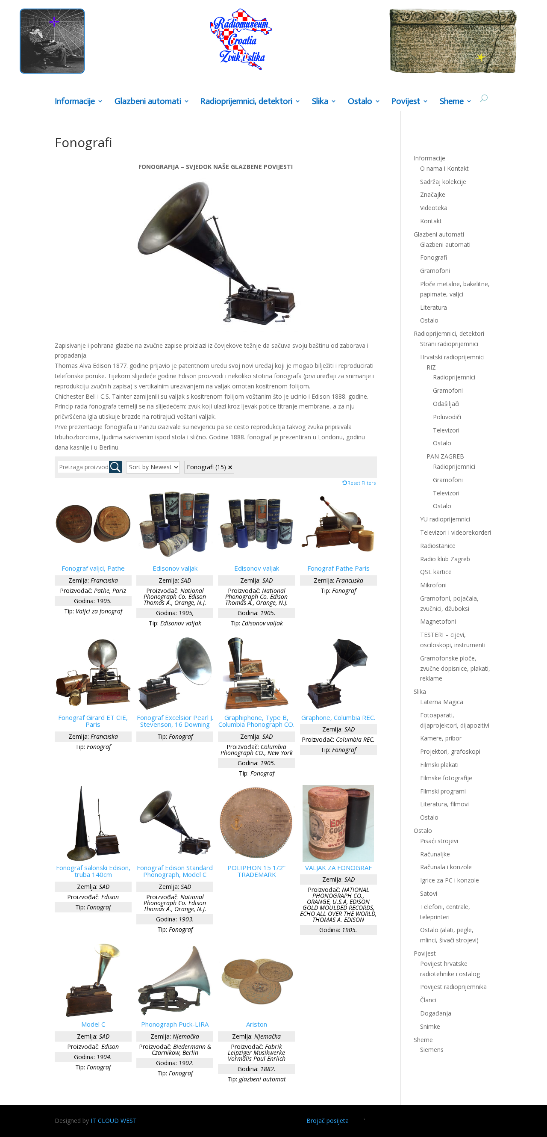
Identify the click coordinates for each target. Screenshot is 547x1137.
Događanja (435, 1013)
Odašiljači (446, 404)
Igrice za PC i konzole (449, 880)
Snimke (430, 1026)
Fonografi (206, 467)
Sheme (452, 102)
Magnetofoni (438, 621)
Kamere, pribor (441, 738)
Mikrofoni (433, 585)
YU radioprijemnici (445, 519)
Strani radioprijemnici (449, 344)
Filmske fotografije (446, 778)
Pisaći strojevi (439, 841)
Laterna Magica (441, 702)
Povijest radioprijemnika (453, 987)
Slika (320, 102)
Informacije (75, 102)
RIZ (431, 367)
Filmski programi (443, 791)
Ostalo (442, 443)
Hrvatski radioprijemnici (452, 357)
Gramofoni (435, 270)
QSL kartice (436, 572)
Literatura (433, 307)
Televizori (446, 430)
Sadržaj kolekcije (443, 182)
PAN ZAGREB (445, 456)
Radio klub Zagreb (445, 559)
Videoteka (433, 208)
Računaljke (435, 854)
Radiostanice (438, 546)
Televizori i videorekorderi (455, 532)
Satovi (428, 893)
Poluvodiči (447, 417)
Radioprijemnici (454, 377)
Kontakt (431, 221)
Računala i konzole (446, 867)
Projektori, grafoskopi (450, 751)
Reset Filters (361, 483)
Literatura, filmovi (444, 804)
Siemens (432, 1049)
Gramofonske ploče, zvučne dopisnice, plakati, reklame (455, 668)
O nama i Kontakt (444, 168)
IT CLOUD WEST (114, 1120)
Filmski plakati (439, 765)
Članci (428, 1000)
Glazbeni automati (445, 244)
